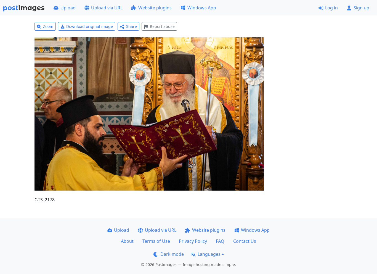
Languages (209, 254)
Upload (68, 8)
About (127, 241)
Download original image (89, 26)
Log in (331, 8)
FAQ (220, 241)
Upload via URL (107, 8)
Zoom (48, 26)
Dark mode (172, 254)
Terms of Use (156, 241)
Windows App (201, 8)
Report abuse (162, 26)
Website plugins (155, 8)
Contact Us (244, 241)
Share (131, 26)
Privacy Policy (193, 241)
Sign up (361, 8)
